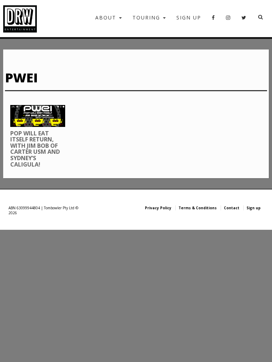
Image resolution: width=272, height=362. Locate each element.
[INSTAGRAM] (228, 19)
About (106, 17)
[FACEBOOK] (213, 19)
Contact (231, 207)
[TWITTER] (244, 19)
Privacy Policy (158, 207)
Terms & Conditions (197, 207)
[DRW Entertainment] (20, 18)
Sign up (188, 17)
